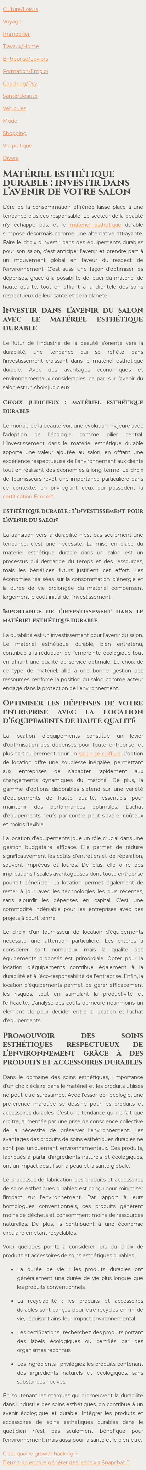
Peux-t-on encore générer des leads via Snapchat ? (66, 1462)
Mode (10, 121)
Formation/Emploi (25, 71)
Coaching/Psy (20, 83)
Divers (10, 158)
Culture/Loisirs (20, 9)
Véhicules (14, 108)
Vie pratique (17, 145)
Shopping (15, 133)
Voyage (12, 21)
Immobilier (16, 34)
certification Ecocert (28, 496)
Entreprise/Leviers (25, 59)
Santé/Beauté (20, 96)
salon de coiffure (99, 753)
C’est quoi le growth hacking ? (40, 1454)
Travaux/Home (21, 46)
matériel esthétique (95, 225)
